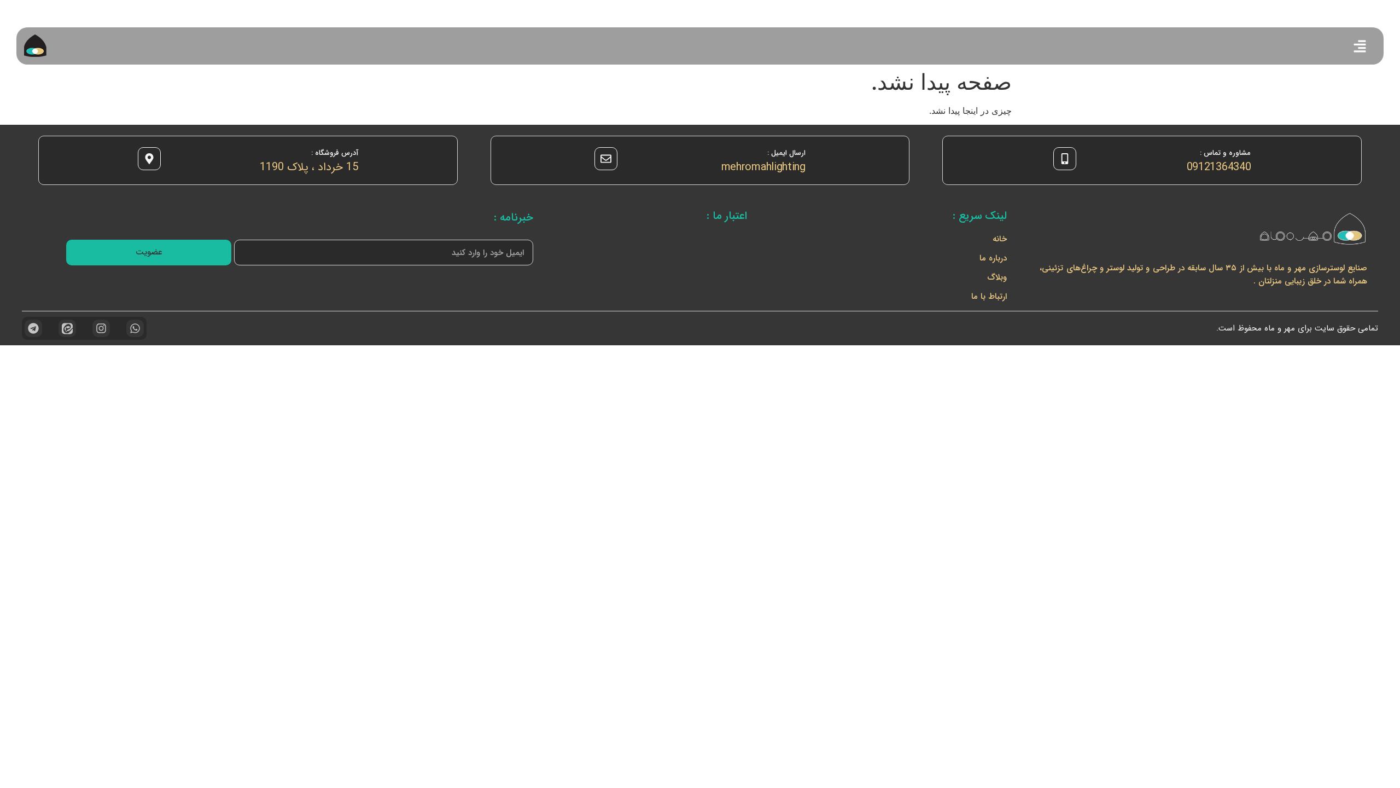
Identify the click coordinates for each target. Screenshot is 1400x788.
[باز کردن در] (1360, 46)
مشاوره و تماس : (1225, 153)
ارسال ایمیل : (786, 153)
